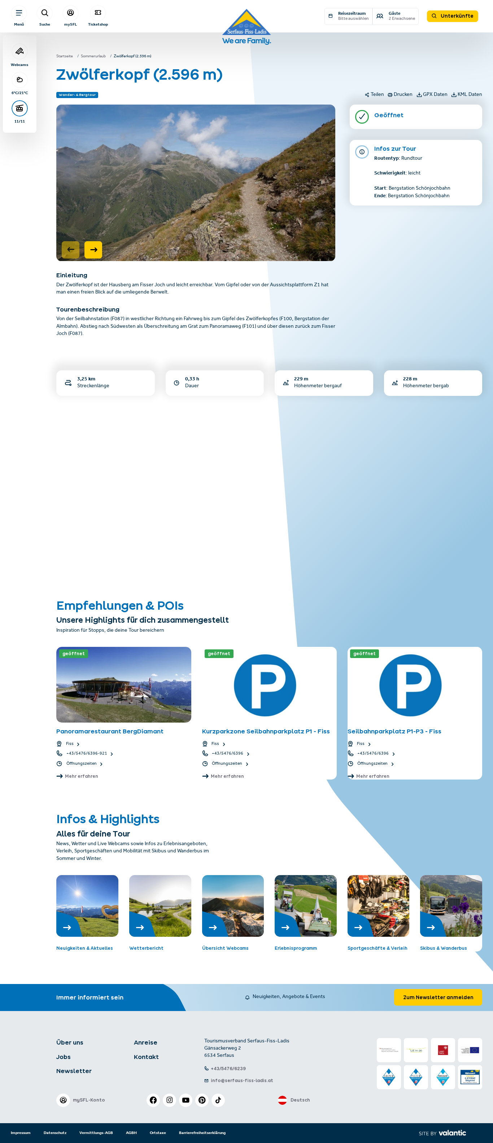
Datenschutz (55, 1133)
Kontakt (146, 1057)
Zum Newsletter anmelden (438, 997)
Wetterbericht (146, 948)
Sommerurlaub (93, 56)
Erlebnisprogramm (296, 948)
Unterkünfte (457, 16)
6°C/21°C (20, 92)
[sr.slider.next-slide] (93, 250)
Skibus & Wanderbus (443, 948)
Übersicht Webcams (225, 948)
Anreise (145, 1042)
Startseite (64, 56)
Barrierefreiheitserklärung (202, 1133)
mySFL (70, 24)
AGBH (131, 1133)
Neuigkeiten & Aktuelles (84, 948)
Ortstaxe (158, 1133)
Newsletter (74, 1071)
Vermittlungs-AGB (96, 1133)
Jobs (63, 1057)
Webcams (19, 64)
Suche (44, 24)
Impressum (21, 1133)
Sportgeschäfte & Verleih (377, 948)
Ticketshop (98, 24)
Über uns (69, 1042)
